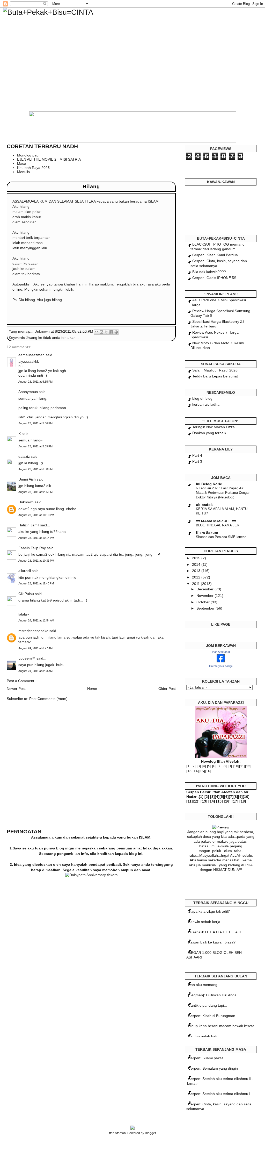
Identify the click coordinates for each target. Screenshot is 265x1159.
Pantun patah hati (202, 1036)
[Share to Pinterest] (116, 332)
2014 (196, 564)
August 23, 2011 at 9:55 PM (35, 491)
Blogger (150, 1133)
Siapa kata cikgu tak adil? (209, 911)
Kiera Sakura (207, 533)
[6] (214, 766)
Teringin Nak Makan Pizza (213, 427)
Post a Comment (20, 681)
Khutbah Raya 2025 (33, 168)
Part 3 (197, 461)
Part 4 (197, 455)
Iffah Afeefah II (221, 651)
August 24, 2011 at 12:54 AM (36, 620)
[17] (235, 801)
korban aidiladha (205, 404)
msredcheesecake (33, 631)
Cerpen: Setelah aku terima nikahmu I (219, 1094)
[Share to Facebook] (111, 332)
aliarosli (24, 571)
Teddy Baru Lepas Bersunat (215, 376)
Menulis (23, 172)
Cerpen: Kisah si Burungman (211, 1016)
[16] (208, 771)
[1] (188, 766)
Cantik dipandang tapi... (207, 1005)
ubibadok (204, 505)
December (205, 589)
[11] (242, 766)
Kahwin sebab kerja (204, 922)
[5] (209, 766)
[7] (219, 766)
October (203, 602)
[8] (225, 766)
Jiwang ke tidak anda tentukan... (52, 337)
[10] (236, 766)
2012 (196, 577)
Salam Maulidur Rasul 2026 (215, 370)
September (206, 608)
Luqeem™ (26, 658)
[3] (199, 766)
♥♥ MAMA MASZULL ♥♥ (216, 521)
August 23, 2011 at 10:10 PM (36, 515)
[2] (194, 766)
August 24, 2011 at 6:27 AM (35, 648)
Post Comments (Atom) (48, 699)
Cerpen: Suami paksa (206, 1058)
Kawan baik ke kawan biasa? (211, 942)
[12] (248, 766)
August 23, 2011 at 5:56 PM (35, 423)
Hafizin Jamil (28, 525)
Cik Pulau (26, 594)
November (205, 595)
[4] (204, 766)
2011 (196, 584)
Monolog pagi (28, 155)
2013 (196, 571)
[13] (189, 771)
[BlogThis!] (101, 332)
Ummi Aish (27, 479)
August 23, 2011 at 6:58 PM (35, 469)
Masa (21, 163)
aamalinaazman (31, 355)
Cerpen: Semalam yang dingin (213, 1068)
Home (92, 688)
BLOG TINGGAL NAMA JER (217, 525)
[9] (230, 766)
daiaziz (24, 456)
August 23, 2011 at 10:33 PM (36, 560)
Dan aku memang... (204, 985)
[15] (202, 771)
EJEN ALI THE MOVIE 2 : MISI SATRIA (49, 159)
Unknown (26, 502)
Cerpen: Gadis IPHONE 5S (214, 278)
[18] (242, 801)
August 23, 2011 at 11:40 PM (36, 583)
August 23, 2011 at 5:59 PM (35, 446)
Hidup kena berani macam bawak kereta (221, 1026)
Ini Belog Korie (209, 484)
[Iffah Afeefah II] (221, 661)
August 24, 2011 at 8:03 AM (35, 670)
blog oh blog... (204, 398)
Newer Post (16, 688)
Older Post (167, 688)
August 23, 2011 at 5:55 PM (35, 381)
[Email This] (96, 332)
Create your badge (221, 666)
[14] (196, 771)
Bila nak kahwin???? (209, 272)
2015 (196, 558)
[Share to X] (106, 332)
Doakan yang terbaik (209, 433)
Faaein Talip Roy (32, 548)
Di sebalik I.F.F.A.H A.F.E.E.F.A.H (214, 932)
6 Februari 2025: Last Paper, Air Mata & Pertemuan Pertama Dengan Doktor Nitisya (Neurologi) (223, 492)
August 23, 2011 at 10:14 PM (36, 537)
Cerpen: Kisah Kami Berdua (215, 255)
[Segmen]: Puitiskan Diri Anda (212, 995)
